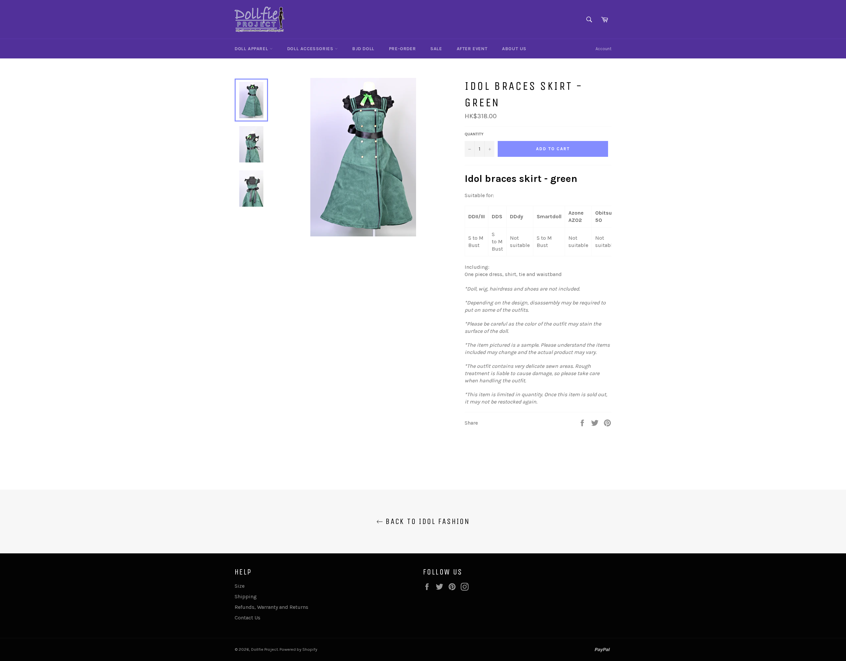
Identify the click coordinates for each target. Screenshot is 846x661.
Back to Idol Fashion (426, 521)
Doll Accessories (311, 49)
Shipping (246, 596)
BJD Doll (363, 49)
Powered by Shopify (298, 649)
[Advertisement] (542, 451)
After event (472, 49)
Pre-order (402, 49)
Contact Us (247, 617)
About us (514, 49)
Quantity (474, 134)
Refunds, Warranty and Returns (271, 607)
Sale (436, 49)
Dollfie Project (264, 649)
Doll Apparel (252, 49)
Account (603, 48)
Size (240, 586)
